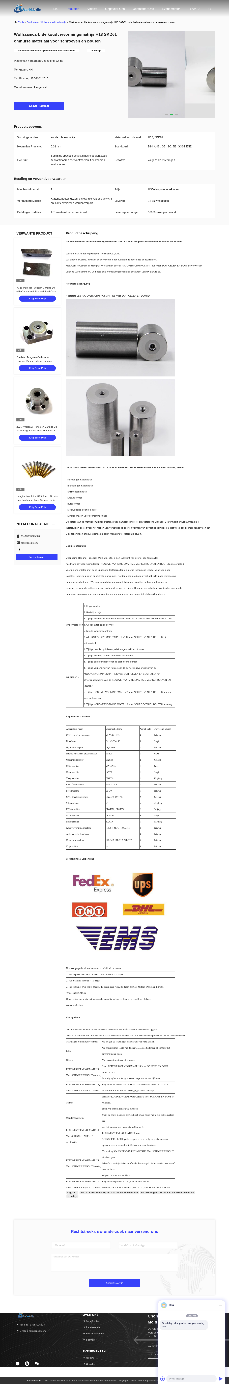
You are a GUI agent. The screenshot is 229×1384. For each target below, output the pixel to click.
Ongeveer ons (115, 9)
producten (32, 22)
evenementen (171, 9)
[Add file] (162, 1378)
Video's (92, 9)
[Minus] (221, 1305)
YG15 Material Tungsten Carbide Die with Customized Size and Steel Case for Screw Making (36, 291)
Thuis (21, 22)
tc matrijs (72, 1196)
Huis (54, 9)
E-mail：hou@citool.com (32, 1331)
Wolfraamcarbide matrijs (53, 22)
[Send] (220, 1378)
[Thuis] (27, 8)
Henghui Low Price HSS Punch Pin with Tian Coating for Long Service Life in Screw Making (37, 500)
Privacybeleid (34, 1380)
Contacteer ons (143, 9)
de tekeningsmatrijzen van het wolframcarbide (167, 1192)
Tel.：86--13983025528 (32, 1324)
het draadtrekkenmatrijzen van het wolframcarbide (109, 1192)
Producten (72, 9)
